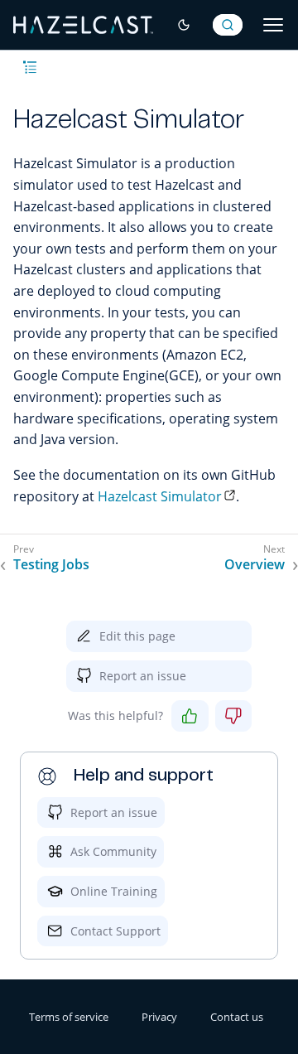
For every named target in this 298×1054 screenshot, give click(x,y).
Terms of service (68, 1016)
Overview (254, 564)
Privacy (159, 1016)
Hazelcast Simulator (160, 496)
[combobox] (227, 24)
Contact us (236, 1016)
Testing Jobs (51, 564)
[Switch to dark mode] (184, 24)
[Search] (227, 24)
